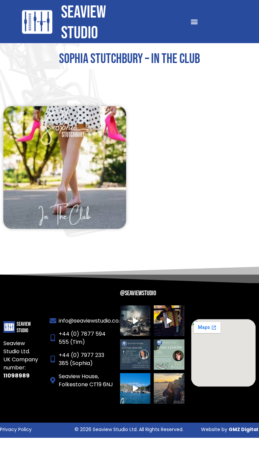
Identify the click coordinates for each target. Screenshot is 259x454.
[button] (194, 21)
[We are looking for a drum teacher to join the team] (135, 320)
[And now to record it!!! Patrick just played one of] (169, 320)
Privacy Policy (16, 429)
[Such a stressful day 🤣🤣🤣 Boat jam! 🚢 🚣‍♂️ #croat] (135, 388)
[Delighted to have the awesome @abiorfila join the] (169, 354)
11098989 (16, 376)
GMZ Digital (243, 429)
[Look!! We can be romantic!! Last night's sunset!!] (169, 388)
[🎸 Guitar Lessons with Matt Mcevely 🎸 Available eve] (135, 354)
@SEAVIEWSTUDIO (138, 293)
